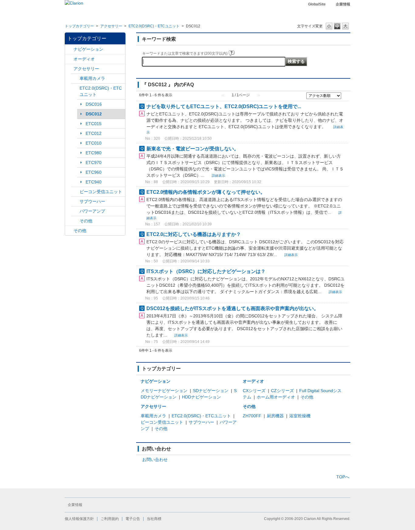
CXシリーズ (254, 390)
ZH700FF (252, 415)
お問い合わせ (155, 459)
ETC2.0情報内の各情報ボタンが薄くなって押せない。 (205, 192)
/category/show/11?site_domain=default (69, 230)
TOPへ (342, 476)
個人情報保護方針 (79, 519)
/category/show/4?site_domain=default (69, 59)
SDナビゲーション (210, 390)
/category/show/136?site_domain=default (75, 88)
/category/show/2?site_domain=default (69, 49)
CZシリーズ (282, 390)
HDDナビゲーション (201, 397)
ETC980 (93, 152)
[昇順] (344, 95)
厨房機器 (275, 415)
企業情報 (343, 4)
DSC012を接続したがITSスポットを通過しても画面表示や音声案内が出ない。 (232, 308)
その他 (86, 220)
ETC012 (93, 133)
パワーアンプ (92, 211)
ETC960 (93, 172)
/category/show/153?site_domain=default (75, 192)
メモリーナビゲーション (164, 390)
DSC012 (94, 113)
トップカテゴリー (79, 26)
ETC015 (93, 123)
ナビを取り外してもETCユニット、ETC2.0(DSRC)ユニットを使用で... (223, 106)
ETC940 (93, 182)
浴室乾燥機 (299, 415)
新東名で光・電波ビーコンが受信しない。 (192, 148)
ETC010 (93, 143)
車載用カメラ (92, 78)
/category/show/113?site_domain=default (75, 211)
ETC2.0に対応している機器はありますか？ (193, 234)
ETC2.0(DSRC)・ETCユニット (154, 26)
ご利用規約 (110, 519)
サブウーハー (92, 201)
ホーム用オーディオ (276, 397)
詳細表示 (218, 175)
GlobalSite (317, 4)
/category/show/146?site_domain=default (75, 201)
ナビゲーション (88, 49)
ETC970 (93, 162)
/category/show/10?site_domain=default (69, 69)
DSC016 (94, 104)
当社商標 (154, 519)
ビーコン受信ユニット (101, 191)
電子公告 (132, 519)
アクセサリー (111, 26)
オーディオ (84, 58)
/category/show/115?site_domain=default (75, 221)
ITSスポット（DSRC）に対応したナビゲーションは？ (206, 271)
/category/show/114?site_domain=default (75, 78)
